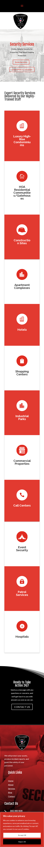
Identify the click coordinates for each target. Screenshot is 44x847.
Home (10, 781)
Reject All (22, 842)
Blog (10, 792)
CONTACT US (22, 706)
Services (11, 788)
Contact (11, 796)
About (10, 784)
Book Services (21, 62)
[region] (22, 829)
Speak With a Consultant (22, 69)
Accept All (22, 835)
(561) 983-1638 (16, 811)
